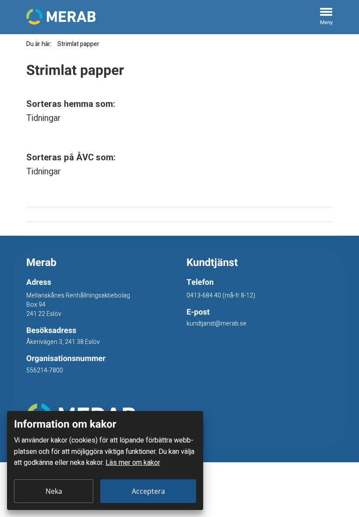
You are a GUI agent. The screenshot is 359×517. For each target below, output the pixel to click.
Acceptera (148, 491)
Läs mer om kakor (133, 462)
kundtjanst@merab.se (216, 323)
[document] (105, 460)
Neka (54, 491)
